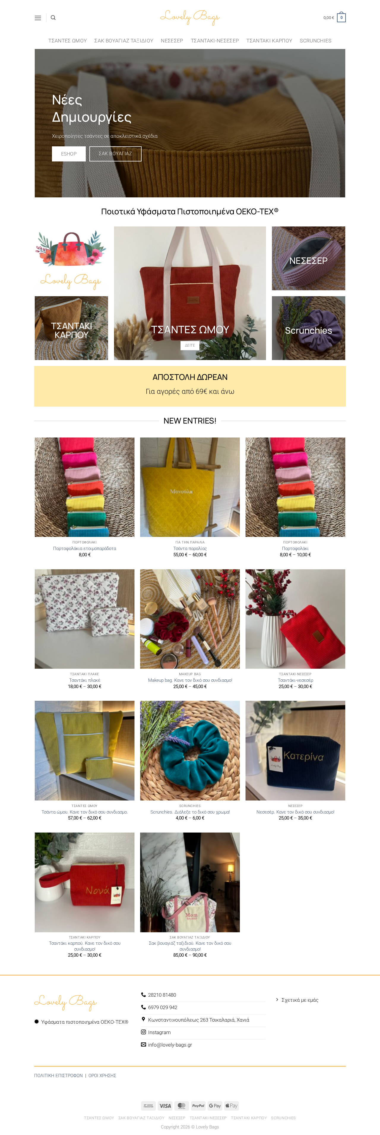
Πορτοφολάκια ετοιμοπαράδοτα (84, 548)
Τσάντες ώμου (67, 41)
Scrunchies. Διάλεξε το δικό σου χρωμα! (190, 812)
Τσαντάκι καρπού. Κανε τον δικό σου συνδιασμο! (85, 946)
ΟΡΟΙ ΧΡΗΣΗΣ (102, 1075)
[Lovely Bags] (190, 18)
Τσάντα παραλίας (190, 548)
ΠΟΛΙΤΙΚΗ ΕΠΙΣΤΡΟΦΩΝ (58, 1075)
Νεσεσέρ (172, 41)
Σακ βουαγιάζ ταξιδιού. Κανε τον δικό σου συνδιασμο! (190, 946)
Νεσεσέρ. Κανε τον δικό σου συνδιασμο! (295, 812)
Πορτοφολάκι (295, 548)
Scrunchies (315, 41)
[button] (38, 18)
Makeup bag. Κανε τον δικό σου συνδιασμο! (190, 680)
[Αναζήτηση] (53, 17)
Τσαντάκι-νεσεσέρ (215, 41)
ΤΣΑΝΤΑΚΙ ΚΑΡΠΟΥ (71, 330)
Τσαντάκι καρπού (269, 41)
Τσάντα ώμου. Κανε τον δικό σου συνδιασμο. (85, 812)
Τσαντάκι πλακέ (84, 680)
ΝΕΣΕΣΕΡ (308, 260)
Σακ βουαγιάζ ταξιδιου (123, 41)
